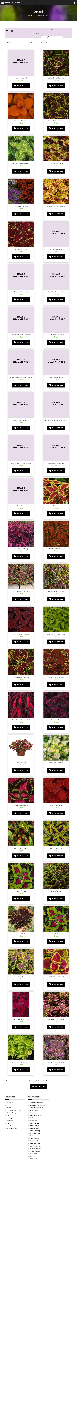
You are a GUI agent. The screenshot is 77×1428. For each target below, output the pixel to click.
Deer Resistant (35, 1143)
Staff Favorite (34, 1141)
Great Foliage (34, 1125)
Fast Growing (34, 1123)
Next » (70, 42)
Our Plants (38, 15)
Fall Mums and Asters (14, 1110)
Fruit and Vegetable (13, 1113)
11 (49, 42)
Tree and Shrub (12, 1128)
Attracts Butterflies (36, 1103)
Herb (8, 1115)
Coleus (56, 80)
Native (32, 1136)
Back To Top (40, 1086)
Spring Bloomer (35, 1146)
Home (30, 15)
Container (33, 1113)
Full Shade (33, 1154)
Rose (8, 1123)
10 (46, 42)
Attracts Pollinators (36, 1108)
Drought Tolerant (36, 1115)
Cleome (21, 80)
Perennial (10, 1120)
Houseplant (11, 1118)
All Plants (10, 1103)
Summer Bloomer (36, 1148)
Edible (32, 1118)
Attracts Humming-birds (38, 1105)
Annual (9, 1108)
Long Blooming (35, 1131)
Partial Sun (33, 1159)
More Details (22, 85)
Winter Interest (35, 1151)
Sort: (51, 30)
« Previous (8, 42)
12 (53, 42)
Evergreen (33, 1120)
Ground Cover (34, 1128)
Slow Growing (34, 1138)
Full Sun (32, 1156)
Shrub (9, 1125)
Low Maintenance (36, 1133)
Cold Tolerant (34, 1110)
